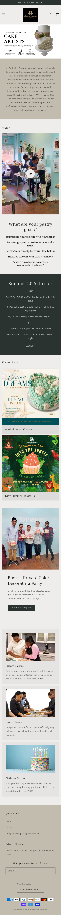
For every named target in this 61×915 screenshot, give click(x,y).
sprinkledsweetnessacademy (27, 909)
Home (8, 821)
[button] (3, 15)
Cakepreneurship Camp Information (22, 834)
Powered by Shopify (42, 909)
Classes (9, 827)
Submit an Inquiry (21, 607)
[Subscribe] (52, 871)
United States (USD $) (29, 889)
